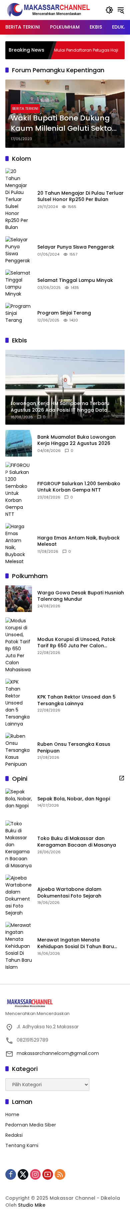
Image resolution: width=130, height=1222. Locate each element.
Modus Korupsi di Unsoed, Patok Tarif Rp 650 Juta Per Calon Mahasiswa (76, 642)
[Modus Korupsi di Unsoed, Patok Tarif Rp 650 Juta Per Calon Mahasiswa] (18, 645)
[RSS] (60, 1174)
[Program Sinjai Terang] (18, 316)
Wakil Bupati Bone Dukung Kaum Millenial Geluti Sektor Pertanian (63, 123)
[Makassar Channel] (48, 9)
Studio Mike (31, 1205)
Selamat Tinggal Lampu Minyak (75, 280)
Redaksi (14, 1135)
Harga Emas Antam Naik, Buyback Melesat (78, 541)
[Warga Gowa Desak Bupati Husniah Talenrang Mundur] (18, 598)
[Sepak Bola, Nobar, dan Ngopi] (18, 801)
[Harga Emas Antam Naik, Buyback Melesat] (18, 544)
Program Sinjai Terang (64, 313)
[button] (109, 10)
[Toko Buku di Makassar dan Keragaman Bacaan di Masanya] (18, 844)
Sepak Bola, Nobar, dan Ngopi (73, 799)
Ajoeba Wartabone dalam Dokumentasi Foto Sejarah (69, 892)
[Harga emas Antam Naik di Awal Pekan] (123, 50)
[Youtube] (47, 1174)
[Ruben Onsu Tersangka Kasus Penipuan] (18, 750)
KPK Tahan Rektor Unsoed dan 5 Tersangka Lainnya (76, 700)
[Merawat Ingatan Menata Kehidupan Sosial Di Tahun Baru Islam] (18, 946)
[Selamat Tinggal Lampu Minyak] (18, 284)
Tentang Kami (21, 1145)
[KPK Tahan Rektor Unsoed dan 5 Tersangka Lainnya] (18, 703)
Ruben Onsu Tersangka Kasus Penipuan (73, 747)
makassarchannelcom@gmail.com (58, 1053)
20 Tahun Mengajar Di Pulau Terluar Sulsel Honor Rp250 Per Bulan (80, 196)
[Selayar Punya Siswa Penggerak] (18, 250)
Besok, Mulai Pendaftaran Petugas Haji (64, 50)
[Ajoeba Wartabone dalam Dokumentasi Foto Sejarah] (18, 895)
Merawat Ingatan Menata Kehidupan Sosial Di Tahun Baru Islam (75, 943)
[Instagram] (35, 1174)
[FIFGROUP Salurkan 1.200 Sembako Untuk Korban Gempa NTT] (18, 490)
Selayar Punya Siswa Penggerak (75, 247)
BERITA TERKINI (25, 108)
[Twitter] (23, 1174)
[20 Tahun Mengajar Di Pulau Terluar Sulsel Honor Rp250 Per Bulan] (18, 199)
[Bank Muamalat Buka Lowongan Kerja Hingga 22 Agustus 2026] (18, 443)
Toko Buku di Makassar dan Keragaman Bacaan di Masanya (76, 841)
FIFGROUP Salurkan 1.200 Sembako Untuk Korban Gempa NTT (78, 487)
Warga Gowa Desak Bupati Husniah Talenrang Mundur (80, 596)
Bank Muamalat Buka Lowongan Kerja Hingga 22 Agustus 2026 (76, 440)
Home (12, 1114)
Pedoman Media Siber (30, 1124)
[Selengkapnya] (122, 778)
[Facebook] (10, 1174)
